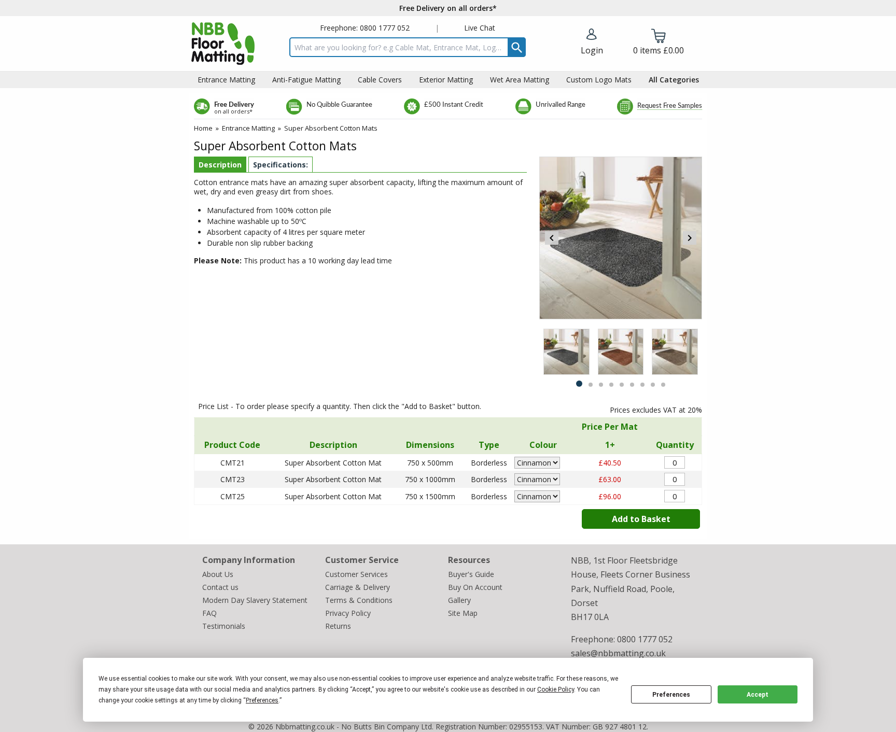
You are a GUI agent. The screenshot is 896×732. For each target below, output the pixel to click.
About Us (217, 574)
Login (592, 50)
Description (220, 165)
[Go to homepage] (223, 43)
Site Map (463, 613)
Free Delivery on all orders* (448, 8)
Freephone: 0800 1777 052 (365, 28)
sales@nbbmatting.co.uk (618, 653)
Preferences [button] (262, 700)
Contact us (220, 587)
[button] (592, 43)
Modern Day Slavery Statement (254, 600)
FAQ (209, 613)
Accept (757, 694)
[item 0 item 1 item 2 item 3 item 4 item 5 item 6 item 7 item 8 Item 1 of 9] (620, 352)
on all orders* (233, 111)
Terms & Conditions (359, 600)
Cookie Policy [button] (555, 689)
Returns (338, 626)
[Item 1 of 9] (621, 238)
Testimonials (223, 626)
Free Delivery (234, 105)
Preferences (671, 694)
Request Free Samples (669, 106)
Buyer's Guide (471, 574)
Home (203, 128)
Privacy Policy (348, 613)
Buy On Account (475, 587)
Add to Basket (641, 519)
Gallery (459, 600)
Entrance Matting (248, 128)
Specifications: (280, 165)
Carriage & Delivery (357, 587)
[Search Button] (517, 47)
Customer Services (356, 574)
